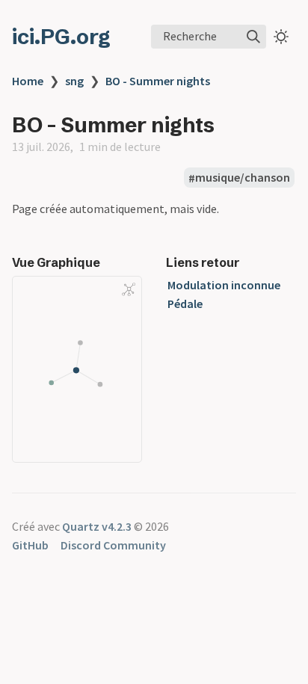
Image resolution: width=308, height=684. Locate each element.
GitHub (30, 544)
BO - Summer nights (157, 80)
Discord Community (113, 544)
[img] (253, 36)
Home (27, 80)
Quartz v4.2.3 (97, 526)
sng (74, 80)
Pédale (185, 303)
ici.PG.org (61, 36)
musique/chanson (242, 177)
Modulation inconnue (223, 284)
